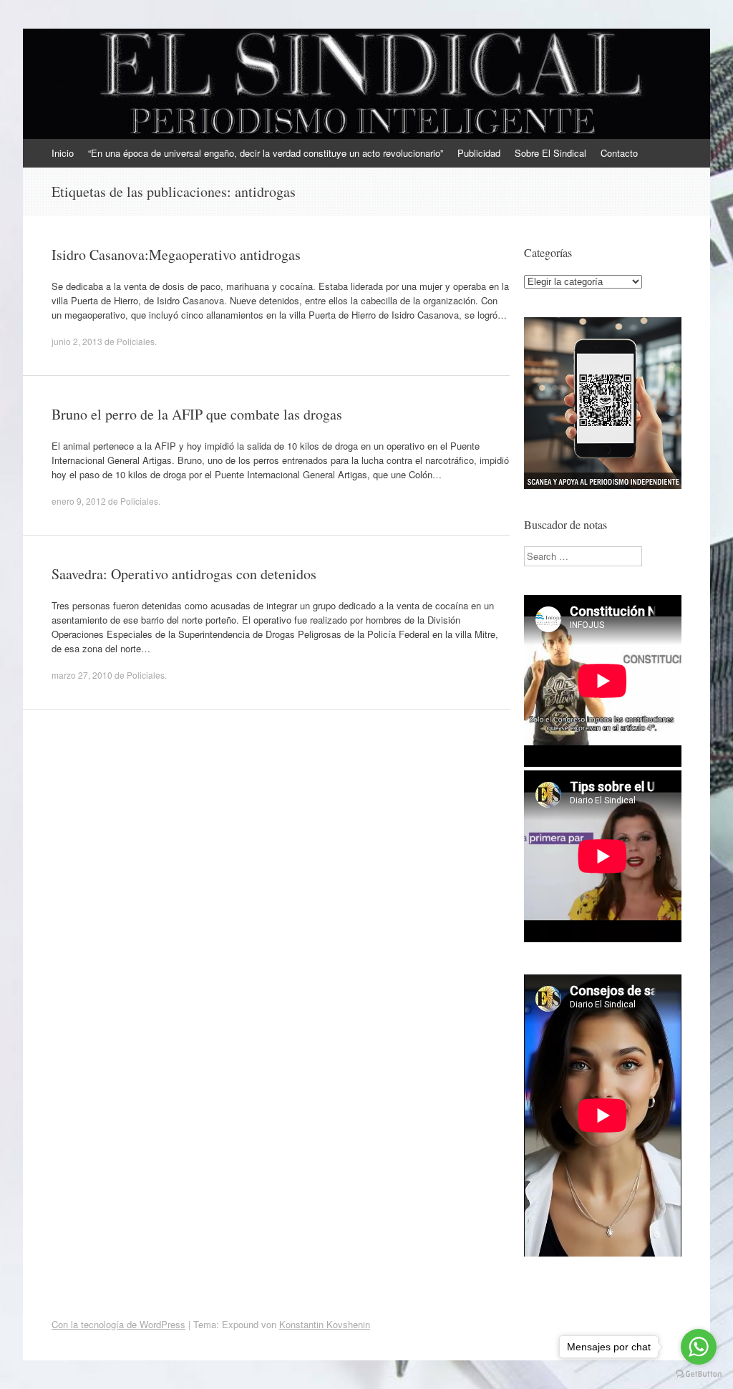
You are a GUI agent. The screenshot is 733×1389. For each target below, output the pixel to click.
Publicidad (478, 153)
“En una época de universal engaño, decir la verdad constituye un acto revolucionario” (265, 153)
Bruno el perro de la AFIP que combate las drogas (197, 414)
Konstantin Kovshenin (324, 1324)
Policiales (136, 341)
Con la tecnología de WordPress (118, 1324)
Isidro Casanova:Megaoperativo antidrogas (176, 254)
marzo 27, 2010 (82, 675)
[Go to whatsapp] (699, 1347)
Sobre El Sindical (550, 153)
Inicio (63, 153)
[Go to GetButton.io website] (699, 1374)
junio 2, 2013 (77, 341)
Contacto (619, 153)
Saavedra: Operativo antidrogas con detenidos (184, 574)
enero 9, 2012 (79, 501)
